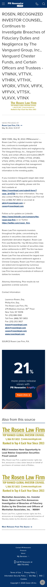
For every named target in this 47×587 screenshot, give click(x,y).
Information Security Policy (15, 575)
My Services (22, 556)
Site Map (32, 575)
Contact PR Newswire (23, 547)
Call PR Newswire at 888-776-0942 (24, 563)
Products (23, 550)
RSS (40, 575)
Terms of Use (15, 572)
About (23, 553)
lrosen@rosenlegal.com (16, 324)
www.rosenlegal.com (15, 334)
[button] (23, 106)
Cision (28, 583)
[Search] (43, 4)
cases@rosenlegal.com (13, 206)
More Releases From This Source (16, 527)
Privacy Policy (29, 572)
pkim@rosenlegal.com (12, 203)
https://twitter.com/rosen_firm (16, 222)
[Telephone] (37, 4)
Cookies (23, 579)
